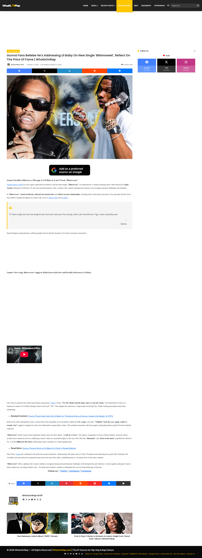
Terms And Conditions (112, 554)
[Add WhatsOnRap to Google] (69, 175)
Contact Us (190, 554)
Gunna (52, 403)
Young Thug (53, 198)
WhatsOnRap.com (62, 550)
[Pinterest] (66, 483)
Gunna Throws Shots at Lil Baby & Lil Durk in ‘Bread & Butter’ (49, 448)
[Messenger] (119, 70)
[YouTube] (32, 499)
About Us (88, 554)
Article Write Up (166, 554)
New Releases (124, 6)
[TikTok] (40, 499)
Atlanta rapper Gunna (15, 185)
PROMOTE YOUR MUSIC (138, 554)
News (93, 6)
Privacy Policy (98, 554)
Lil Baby (64, 198)
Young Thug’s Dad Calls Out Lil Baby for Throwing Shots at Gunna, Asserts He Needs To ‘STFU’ (71, 416)
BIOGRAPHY (146, 6)
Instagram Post (154, 554)
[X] (44, 70)
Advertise (125, 554)
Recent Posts (107, 6)
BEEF (136, 6)
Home (85, 6)
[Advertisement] (101, 29)
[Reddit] (94, 70)
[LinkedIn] (69, 70)
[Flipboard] (95, 483)
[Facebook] (19, 70)
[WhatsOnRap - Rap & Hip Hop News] (11, 5)
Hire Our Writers (179, 554)
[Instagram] (37, 499)
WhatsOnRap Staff (17, 64)
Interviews (159, 6)
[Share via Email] (123, 483)
